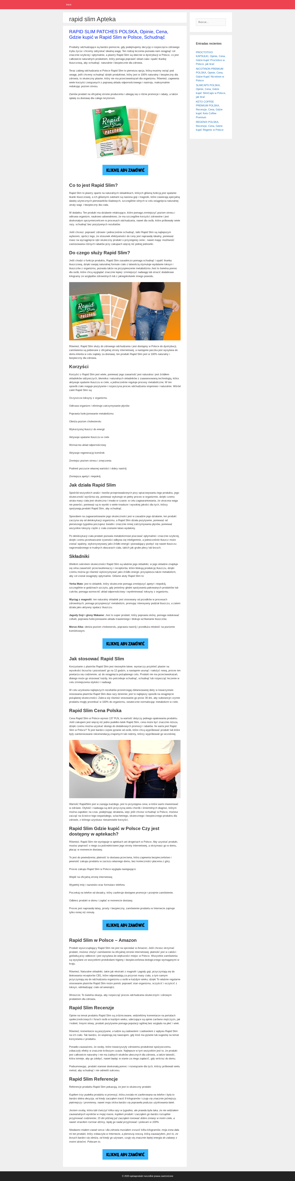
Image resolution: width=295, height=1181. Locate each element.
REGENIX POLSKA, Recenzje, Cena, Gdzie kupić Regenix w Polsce (209, 126)
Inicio (68, 4)
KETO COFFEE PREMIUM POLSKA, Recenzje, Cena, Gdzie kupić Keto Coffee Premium (209, 109)
